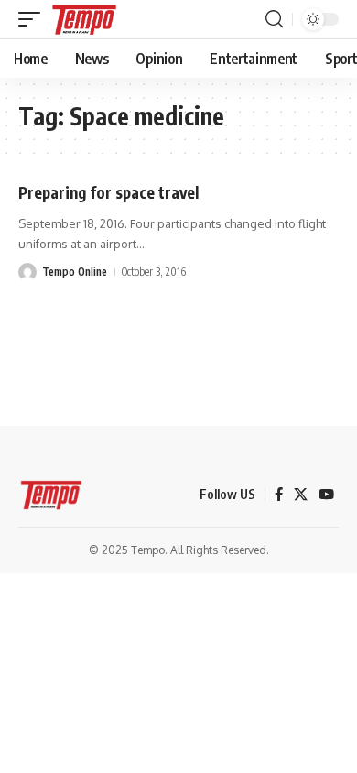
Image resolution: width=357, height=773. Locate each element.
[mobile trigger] (33, 19)
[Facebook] (278, 494)
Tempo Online (74, 271)
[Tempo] (84, 19)
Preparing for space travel (108, 192)
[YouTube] (326, 494)
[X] (300, 494)
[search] (274, 19)
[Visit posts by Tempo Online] (27, 272)
